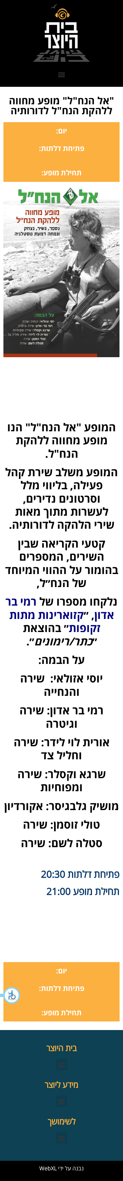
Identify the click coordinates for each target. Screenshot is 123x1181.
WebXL (48, 1168)
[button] (10, 995)
